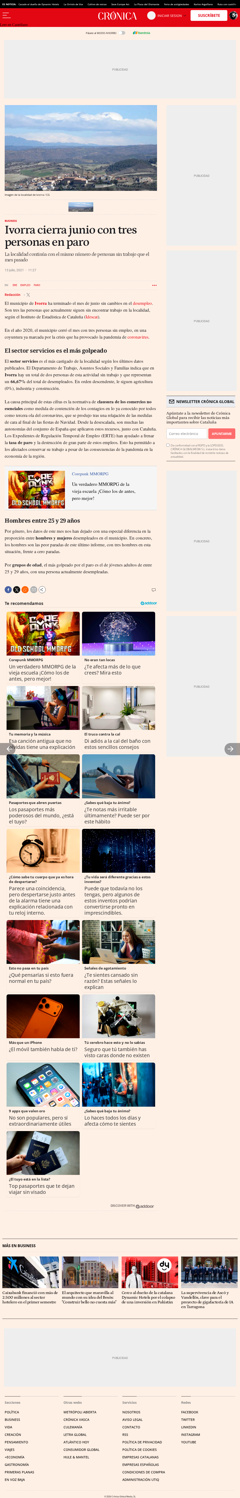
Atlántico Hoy (76, 1442)
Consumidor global (81, 1449)
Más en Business (19, 1245)
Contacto (131, 1427)
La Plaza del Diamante (146, 4)
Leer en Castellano (14, 25)
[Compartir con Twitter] (16, 589)
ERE (15, 285)
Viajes (10, 1449)
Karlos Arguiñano (203, 4)
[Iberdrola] (141, 32)
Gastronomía (17, 1464)
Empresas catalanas (140, 1457)
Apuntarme (222, 433)
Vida (8, 1427)
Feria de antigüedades (176, 4)
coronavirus (138, 337)
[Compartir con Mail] (33, 589)
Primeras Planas (19, 1472)
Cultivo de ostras (97, 4)
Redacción (13, 295)
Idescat (92, 317)
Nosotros (131, 1412)
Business (11, 221)
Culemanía (73, 1427)
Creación (13, 1434)
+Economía (14, 1457)
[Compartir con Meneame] (25, 589)
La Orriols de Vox (73, 4)
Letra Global (75, 1434)
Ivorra (41, 303)
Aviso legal (132, 1419)
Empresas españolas (140, 1464)
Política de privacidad (142, 1442)
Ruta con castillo (227, 4)
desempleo (142, 303)
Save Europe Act (120, 4)
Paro (37, 285)
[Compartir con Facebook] (8, 589)
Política (12, 1412)
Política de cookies (139, 1449)
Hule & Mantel (76, 1457)
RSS (125, 1434)
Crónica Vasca (76, 1419)
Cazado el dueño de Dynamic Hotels (39, 4)
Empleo (25, 285)
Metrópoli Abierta (80, 1412)
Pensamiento (16, 1442)
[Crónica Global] (120, 15)
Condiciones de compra (143, 1472)
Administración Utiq (140, 1479)
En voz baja (15, 1479)
